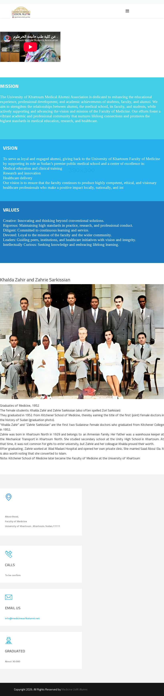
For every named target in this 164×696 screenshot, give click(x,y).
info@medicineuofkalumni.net (22, 618)
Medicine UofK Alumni (74, 689)
